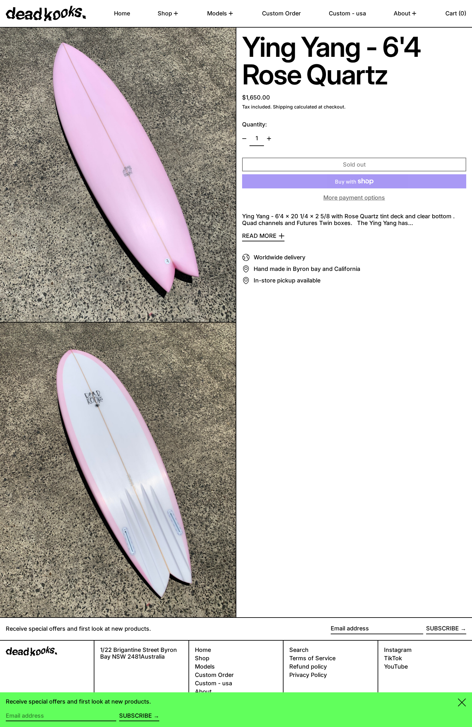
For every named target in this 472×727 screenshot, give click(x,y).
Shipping (283, 106)
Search (299, 649)
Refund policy (308, 666)
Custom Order (214, 674)
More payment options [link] (354, 197)
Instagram (398, 649)
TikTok (393, 658)
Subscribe (442, 628)
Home (203, 649)
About (203, 691)
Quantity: (254, 124)
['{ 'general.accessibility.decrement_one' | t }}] (244, 139)
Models (205, 666)
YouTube (396, 666)
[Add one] (269, 139)
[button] (455, 13)
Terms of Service (312, 658)
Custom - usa (213, 683)
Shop (202, 658)
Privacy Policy (308, 674)
